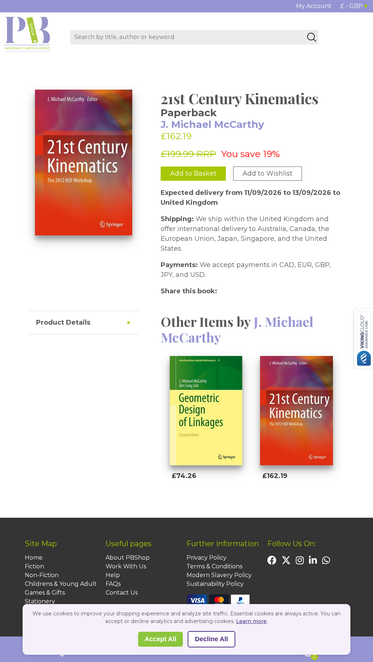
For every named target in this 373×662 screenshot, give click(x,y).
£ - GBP (352, 6)
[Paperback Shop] (27, 34)
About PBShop (128, 557)
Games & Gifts (45, 592)
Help (113, 575)
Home (34, 557)
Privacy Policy (206, 557)
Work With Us (126, 566)
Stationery (40, 601)
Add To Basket (204, 495)
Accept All (160, 639)
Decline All (211, 639)
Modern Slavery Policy (219, 575)
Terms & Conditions (214, 566)
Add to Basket (193, 173)
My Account (313, 6)
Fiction (34, 566)
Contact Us (122, 592)
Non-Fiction (42, 575)
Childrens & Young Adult (61, 583)
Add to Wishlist (267, 173)
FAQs (113, 583)
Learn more (251, 621)
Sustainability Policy (215, 583)
